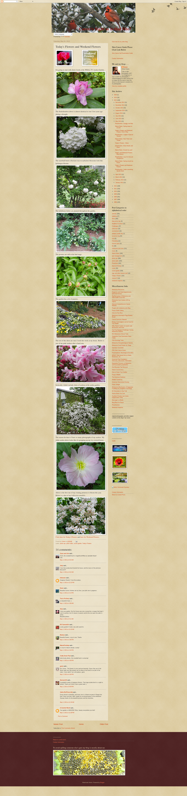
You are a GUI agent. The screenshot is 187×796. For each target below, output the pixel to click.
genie (61, 666)
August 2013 (119, 113)
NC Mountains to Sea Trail (119, 391)
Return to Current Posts (118, 494)
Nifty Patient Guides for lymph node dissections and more (122, 326)
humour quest (116, 243)
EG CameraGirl (64, 624)
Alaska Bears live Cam (118, 393)
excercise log (116, 236)
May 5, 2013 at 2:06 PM (67, 639)
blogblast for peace (117, 223)
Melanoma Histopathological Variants (122, 343)
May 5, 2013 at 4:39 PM (67, 660)
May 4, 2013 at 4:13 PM (67, 593)
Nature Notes (115, 253)
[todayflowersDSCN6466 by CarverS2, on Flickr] (81, 108)
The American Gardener (118, 377)
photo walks (69, 543)
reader (114, 441)
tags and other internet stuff (120, 273)
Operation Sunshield (117, 347)
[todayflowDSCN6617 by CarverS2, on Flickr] (81, 490)
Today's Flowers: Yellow (122, 143)
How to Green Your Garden (119, 372)
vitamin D (114, 278)
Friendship (115, 241)
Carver (126, 67)
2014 (115, 97)
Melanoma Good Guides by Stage (121, 345)
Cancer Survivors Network (119, 319)
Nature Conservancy (117, 369)
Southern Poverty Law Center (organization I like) (120, 396)
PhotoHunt (115, 263)
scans (113, 268)
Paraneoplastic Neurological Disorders (122, 352)
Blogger (102, 782)
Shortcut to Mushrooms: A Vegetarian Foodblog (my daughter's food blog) (122, 387)
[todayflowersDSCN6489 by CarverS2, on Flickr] (81, 251)
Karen (62, 588)
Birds (113, 218)
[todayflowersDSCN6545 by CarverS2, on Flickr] (81, 382)
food (113, 238)
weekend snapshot (117, 280)
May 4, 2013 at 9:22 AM (67, 572)
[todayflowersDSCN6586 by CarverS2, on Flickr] (81, 534)
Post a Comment (63, 716)
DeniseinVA (63, 680)
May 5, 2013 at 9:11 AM (66, 619)
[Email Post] (76, 541)
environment (115, 231)
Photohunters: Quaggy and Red (124, 123)
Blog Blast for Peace (118, 402)
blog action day (116, 221)
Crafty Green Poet (65, 656)
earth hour (115, 228)
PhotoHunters (116, 405)
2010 (115, 191)
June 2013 (119, 118)
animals (114, 213)
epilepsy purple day (117, 233)
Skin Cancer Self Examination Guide (122, 53)
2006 (115, 202)
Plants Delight (116, 384)
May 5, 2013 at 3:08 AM (67, 603)
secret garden (78, 543)
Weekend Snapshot (117, 407)
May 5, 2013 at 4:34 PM (67, 650)
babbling (114, 216)
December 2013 (120, 102)
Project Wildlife (116, 374)
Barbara (62, 635)
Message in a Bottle (117, 400)
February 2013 (120, 180)
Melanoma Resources (118, 289)
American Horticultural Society (120, 382)
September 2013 (120, 110)
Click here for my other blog (120, 41)
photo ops (63, 543)
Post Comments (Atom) (68, 728)
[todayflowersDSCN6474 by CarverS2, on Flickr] (81, 158)
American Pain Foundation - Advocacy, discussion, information (121, 360)
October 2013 (119, 108)
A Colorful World (65, 708)
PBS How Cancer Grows (119, 350)
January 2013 (119, 182)
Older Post (104, 724)
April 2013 (119, 174)
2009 (115, 194)
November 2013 (120, 105)
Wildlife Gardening (117, 379)
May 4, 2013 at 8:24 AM (67, 560)
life (113, 246)
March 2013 (119, 177)
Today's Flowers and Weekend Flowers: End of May (123, 131)
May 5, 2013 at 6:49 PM (67, 674)
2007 (115, 199)
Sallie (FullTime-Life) (66, 692)
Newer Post (58, 724)
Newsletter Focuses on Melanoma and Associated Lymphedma (121, 364)
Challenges (115, 226)
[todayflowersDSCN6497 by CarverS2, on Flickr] (81, 296)
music (113, 251)
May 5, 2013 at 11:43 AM (67, 629)
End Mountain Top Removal (120, 367)
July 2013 (118, 116)
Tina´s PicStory (64, 598)
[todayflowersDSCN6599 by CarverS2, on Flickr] (81, 434)
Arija (61, 609)
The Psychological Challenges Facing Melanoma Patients (122, 330)
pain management (117, 256)
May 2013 (118, 121)
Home (81, 724)
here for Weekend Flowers (89, 537)
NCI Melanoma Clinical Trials (120, 334)
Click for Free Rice (117, 313)
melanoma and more (117, 248)
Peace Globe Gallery (118, 310)
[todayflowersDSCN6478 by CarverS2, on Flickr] (81, 208)
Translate (67, 36)
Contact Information (117, 58)
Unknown (63, 577)
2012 (115, 186)
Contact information (117, 492)
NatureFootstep (64, 645)
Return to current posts (59, 739)
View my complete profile (119, 86)
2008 (115, 197)
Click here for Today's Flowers (66, 537)
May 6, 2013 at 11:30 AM (67, 702)
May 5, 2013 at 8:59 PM (67, 686)
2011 (115, 188)
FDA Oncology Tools (118, 340)
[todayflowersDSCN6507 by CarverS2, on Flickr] (81, 338)
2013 (115, 100)
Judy (61, 565)
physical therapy (116, 266)
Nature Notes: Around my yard (123, 150)
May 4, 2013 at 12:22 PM (67, 582)
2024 (115, 94)
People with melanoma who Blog (121, 308)
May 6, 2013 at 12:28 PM (67, 712)
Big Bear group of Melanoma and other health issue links (121, 296)
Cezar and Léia (64, 553)
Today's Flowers (86, 543)
